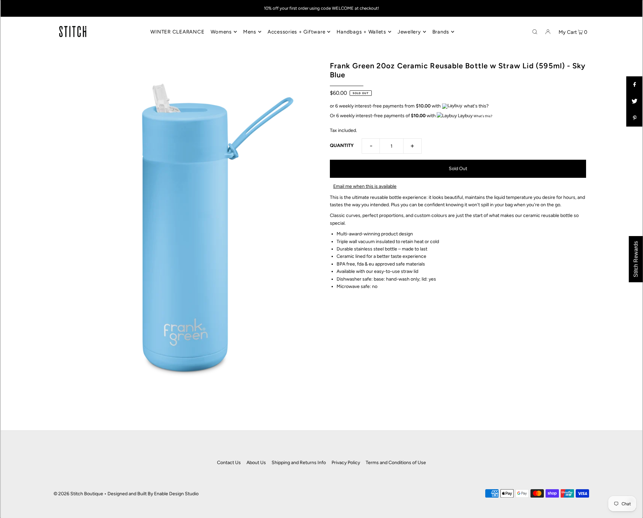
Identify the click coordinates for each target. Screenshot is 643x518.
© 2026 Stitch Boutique (78, 494)
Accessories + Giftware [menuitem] (297, 32)
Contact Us (229, 462)
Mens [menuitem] (249, 32)
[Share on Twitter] (634, 101)
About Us (256, 462)
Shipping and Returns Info (299, 462)
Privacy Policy (346, 462)
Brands (440, 32)
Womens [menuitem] (221, 32)
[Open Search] (534, 31)
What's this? (483, 116)
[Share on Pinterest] (634, 118)
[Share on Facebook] (634, 84)
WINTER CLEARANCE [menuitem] (177, 32)
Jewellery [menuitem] (409, 32)
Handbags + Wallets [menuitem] (361, 32)
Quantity (342, 145)
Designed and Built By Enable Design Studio (153, 494)
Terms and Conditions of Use (396, 462)
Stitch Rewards (636, 259)
